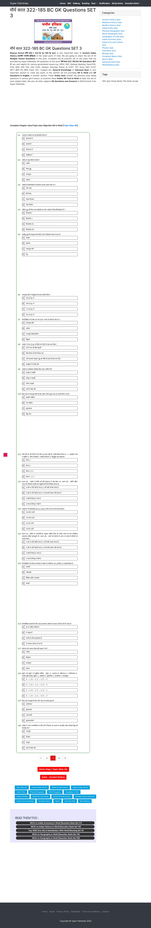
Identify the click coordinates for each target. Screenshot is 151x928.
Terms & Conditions (91, 911)
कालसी (26, 567)
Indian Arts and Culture (40, 796)
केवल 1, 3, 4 (28, 477)
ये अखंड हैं (27, 632)
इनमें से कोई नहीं (29, 389)
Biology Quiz (107, 53)
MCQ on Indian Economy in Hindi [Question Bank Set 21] (56, 823)
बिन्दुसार (27, 657)
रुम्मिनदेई (27, 572)
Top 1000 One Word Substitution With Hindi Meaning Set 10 (56, 830)
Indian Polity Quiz (110, 28)
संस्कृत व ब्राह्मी (29, 378)
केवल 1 (26, 460)
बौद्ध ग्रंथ (27, 414)
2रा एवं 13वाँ (28, 523)
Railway (76, 3)
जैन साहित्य (28, 403)
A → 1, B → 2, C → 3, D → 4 (35, 679)
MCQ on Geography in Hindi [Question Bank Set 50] (56, 838)
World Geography (55, 792)
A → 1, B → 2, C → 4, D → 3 (35, 696)
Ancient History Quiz (111, 19)
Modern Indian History (80, 787)
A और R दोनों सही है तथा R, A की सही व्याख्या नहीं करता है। (42, 547)
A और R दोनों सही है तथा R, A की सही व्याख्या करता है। (41, 542)
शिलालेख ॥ (28, 218)
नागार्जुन (27, 731)
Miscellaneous (85, 801)
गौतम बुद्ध (27, 169)
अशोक (26, 163)
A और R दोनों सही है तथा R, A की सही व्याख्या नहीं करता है (42, 493)
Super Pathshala (19, 3)
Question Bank (132, 3)
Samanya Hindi (70, 801)
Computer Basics (44, 801)
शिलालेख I (27, 213)
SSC (69, 3)
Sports (57, 801)
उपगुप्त (26, 742)
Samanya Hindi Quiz (111, 62)
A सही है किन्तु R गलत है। (32, 553)
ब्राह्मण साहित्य (29, 397)
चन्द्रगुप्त (27, 174)
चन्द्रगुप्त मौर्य (28, 249)
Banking (85, 3)
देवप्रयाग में (28, 138)
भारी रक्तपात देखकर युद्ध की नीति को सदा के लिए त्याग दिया (42, 359)
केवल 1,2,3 (28, 471)
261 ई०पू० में (28, 314)
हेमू (25, 254)
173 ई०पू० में (28, 309)
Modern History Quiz (111, 25)
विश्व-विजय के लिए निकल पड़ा (33, 353)
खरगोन (26, 180)
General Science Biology (25, 801)
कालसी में (27, 144)
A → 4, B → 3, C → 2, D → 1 (35, 690)
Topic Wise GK (70, 125)
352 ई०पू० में (28, 298)
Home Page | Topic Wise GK (53, 769)
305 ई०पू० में (28, 303)
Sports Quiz (107, 59)
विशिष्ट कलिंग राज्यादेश (31, 578)
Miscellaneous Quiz (110, 65)
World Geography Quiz (112, 33)
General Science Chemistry (85, 796)
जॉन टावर (27, 188)
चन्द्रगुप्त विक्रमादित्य (31, 334)
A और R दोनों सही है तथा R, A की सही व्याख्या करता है (41, 487)
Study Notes (117, 3)
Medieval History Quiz (112, 22)
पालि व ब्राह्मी (28, 383)
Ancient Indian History (39, 787)
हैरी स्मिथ (27, 194)
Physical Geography (37, 792)
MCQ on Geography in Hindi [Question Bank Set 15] (56, 834)
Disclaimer (75, 911)
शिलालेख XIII (28, 229)
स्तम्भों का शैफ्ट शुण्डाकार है (32, 638)
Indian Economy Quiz (111, 39)
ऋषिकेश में (27, 155)
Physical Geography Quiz (113, 31)
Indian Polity (21, 792)
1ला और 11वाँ (28, 518)
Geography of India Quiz (113, 36)
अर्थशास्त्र (27, 704)
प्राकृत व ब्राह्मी (29, 372)
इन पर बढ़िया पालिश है (31, 627)
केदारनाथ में (28, 149)
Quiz (93, 3)
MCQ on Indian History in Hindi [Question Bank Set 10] (56, 827)
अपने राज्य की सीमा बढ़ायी (32, 348)
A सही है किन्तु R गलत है (32, 498)
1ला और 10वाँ (28, 512)
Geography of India (72, 792)
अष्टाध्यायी (27, 715)
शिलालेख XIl (28, 224)
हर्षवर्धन (26, 243)
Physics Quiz (107, 48)
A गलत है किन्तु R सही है (32, 504)
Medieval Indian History (60, 787)
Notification (104, 3)
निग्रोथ (26, 737)
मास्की (26, 583)
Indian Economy (22, 796)
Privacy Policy (63, 911)
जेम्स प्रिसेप (28, 205)
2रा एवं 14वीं (28, 529)
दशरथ (26, 668)
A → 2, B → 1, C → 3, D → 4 (35, 685)
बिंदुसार (26, 339)
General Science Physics (62, 796)
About (52, 911)
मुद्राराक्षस (27, 408)
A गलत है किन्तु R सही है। (32, 558)
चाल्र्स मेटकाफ (28, 199)
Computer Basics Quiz (112, 56)
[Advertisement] (53, 104)
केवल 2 (26, 465)
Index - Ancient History (53, 777)
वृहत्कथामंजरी (28, 720)
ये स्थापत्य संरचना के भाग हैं (32, 644)
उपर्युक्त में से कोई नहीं (31, 364)
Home (63, 3)
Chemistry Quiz (109, 50)
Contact (105, 911)
